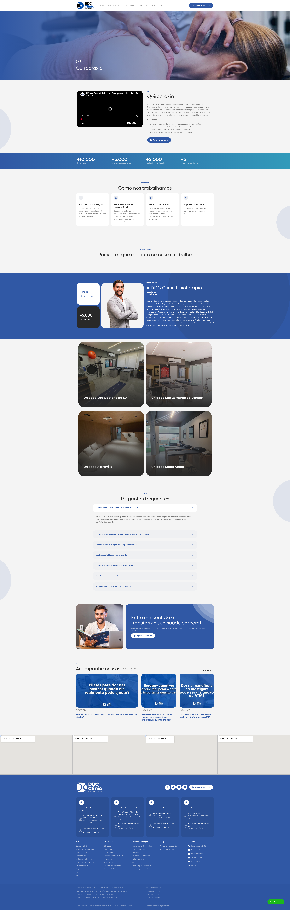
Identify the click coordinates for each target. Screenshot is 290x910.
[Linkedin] (184, 787)
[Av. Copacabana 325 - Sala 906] (150, 816)
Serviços (143, 5)
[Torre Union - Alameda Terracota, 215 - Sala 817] (115, 816)
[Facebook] (179, 787)
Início (101, 5)
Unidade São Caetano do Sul (126, 808)
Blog (153, 5)
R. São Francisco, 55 (196, 813)
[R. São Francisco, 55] (185, 816)
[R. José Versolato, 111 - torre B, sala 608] (80, 819)
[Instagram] (167, 787)
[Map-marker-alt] (81, 802)
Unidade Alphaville (157, 808)
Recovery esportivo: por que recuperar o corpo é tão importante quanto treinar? (156, 717)
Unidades (112, 5)
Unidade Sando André (193, 808)
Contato (163, 5)
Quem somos (129, 5)
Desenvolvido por (157, 905)
